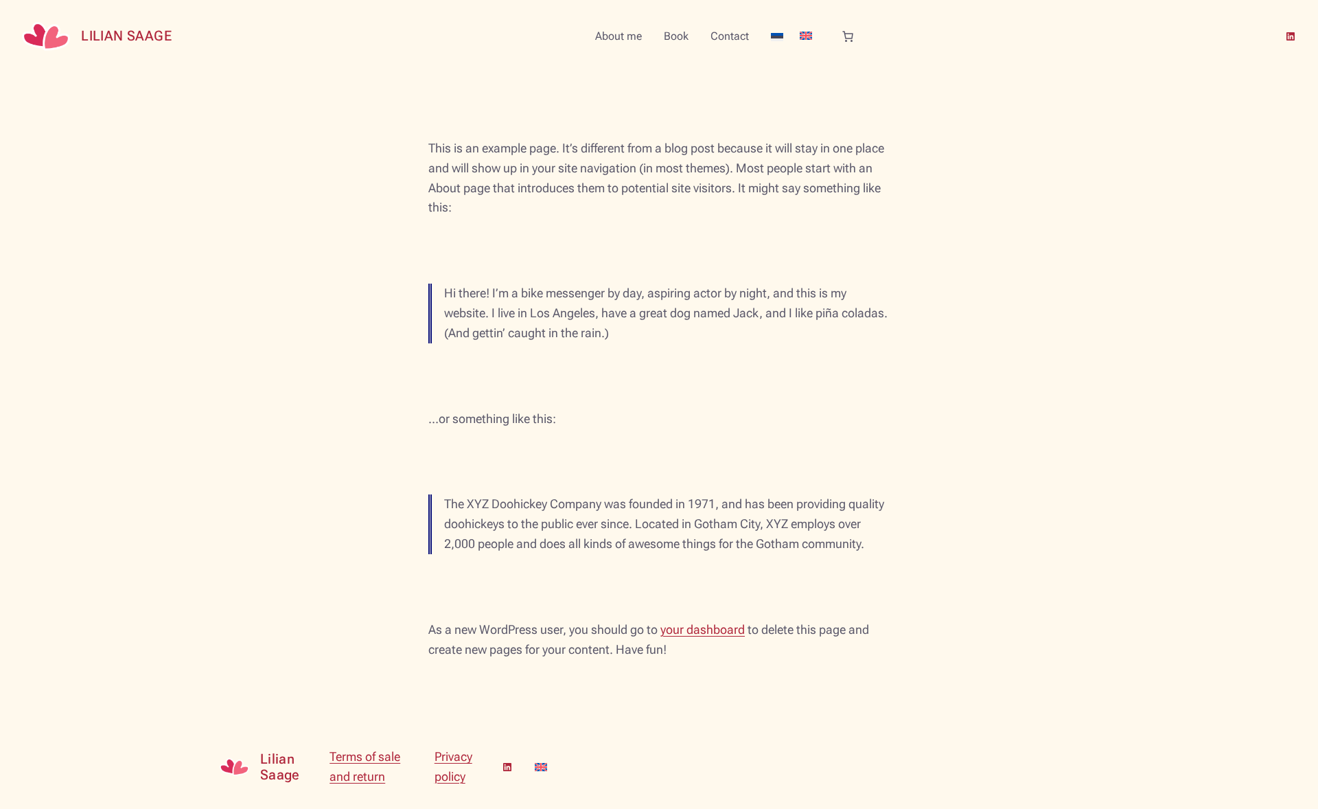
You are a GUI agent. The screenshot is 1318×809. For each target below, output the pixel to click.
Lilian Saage (126, 35)
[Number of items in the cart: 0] (848, 36)
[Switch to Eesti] (777, 37)
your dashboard (702, 629)
